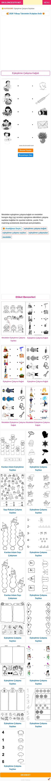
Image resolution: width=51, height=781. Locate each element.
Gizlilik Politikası (25, 780)
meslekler (6, 237)
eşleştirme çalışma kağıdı (35, 229)
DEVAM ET (25, 775)
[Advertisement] (25, 43)
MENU (47, 3)
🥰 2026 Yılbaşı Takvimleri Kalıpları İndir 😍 (25, 14)
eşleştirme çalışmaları (38, 233)
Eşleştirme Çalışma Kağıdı (37, 338)
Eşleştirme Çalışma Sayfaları (24, 8)
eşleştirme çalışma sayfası (14, 233)
